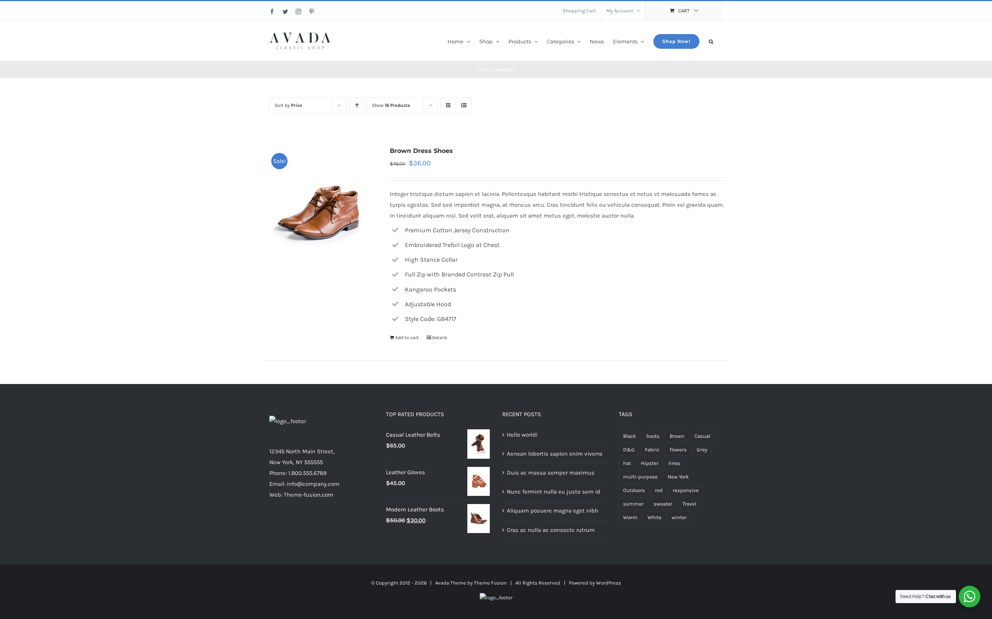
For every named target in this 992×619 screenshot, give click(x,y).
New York (678, 477)
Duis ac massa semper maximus (550, 472)
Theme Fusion (490, 583)
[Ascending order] (356, 105)
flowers (678, 450)
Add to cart (407, 337)
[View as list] (463, 105)
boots (653, 436)
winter (679, 517)
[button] (711, 41)
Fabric (652, 450)
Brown (677, 436)
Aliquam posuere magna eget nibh (552, 510)
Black (629, 436)
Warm (630, 517)
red (659, 490)
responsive (686, 490)
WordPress (608, 583)
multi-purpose (640, 477)
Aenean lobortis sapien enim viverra (554, 453)
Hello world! (522, 434)
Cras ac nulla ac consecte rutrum (551, 529)
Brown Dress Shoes (421, 150)
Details (439, 337)
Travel (689, 504)
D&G (629, 450)
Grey (702, 450)
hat (627, 463)
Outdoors (634, 490)
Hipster (649, 463)
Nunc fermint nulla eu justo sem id (553, 491)
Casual (702, 436)
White (654, 517)
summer (633, 504)
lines (674, 463)
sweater (663, 504)
